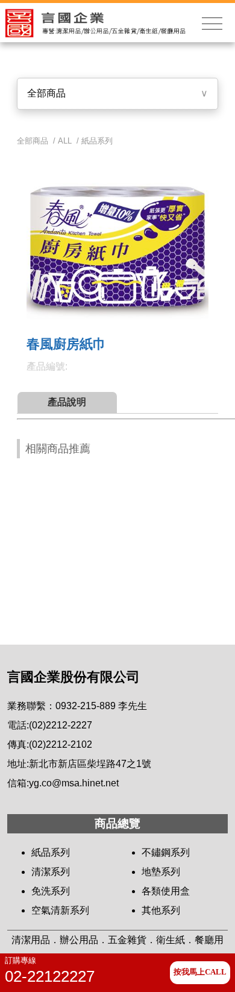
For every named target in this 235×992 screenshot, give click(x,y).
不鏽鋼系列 (166, 852)
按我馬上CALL (200, 972)
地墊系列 (161, 872)
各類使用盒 (166, 891)
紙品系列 (97, 140)
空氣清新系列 (60, 910)
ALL (65, 140)
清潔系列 (50, 872)
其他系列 (161, 910)
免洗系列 (50, 891)
